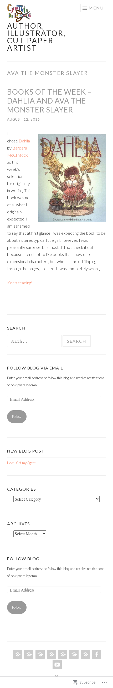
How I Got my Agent (21, 463)
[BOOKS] (17, 654)
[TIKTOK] (85, 654)
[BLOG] (62, 654)
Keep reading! (19, 282)
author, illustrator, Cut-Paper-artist (36, 36)
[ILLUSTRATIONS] (28, 654)
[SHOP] (73, 654)
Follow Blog (23, 558)
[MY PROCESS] (39, 654)
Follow (16, 416)
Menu (96, 7)
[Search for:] (35, 341)
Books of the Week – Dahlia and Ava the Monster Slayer (49, 100)
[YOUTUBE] (57, 664)
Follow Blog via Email (35, 367)
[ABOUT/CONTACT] (51, 654)
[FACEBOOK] (96, 654)
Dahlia (24, 140)
